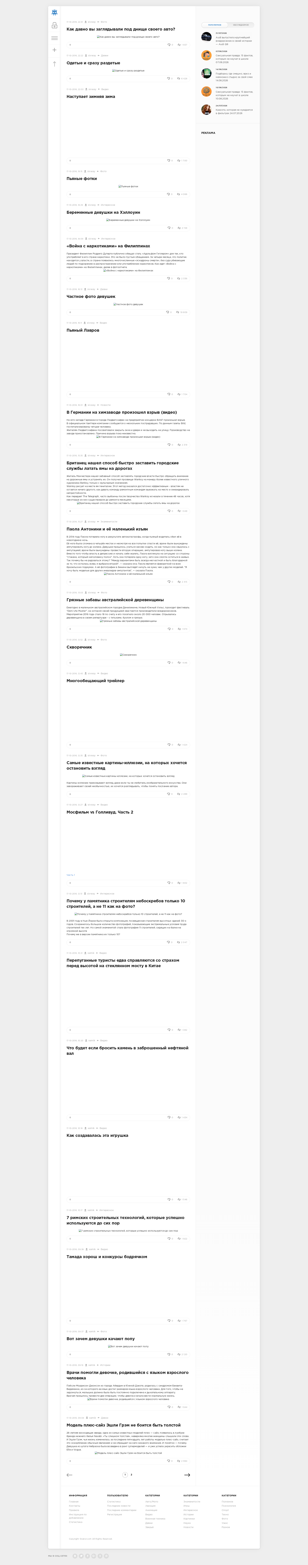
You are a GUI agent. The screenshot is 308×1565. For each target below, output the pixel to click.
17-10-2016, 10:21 (74, 953)
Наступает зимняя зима (91, 97)
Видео (105, 89)
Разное (226, 1527)
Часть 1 (71, 875)
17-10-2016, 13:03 (75, 593)
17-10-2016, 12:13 (74, 894)
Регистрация (114, 1515)
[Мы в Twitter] (81, 1556)
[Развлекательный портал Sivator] (54, 12)
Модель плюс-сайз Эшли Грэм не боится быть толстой (124, 1425)
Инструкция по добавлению (78, 1516)
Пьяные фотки (82, 179)
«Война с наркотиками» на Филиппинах (108, 246)
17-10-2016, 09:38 (75, 1249)
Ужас (225, 1523)
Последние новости (118, 1506)
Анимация (151, 1510)
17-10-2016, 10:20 (75, 1041)
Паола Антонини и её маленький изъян (107, 529)
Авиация (150, 1506)
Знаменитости (109, 522)
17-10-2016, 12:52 (75, 640)
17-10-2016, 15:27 (75, 522)
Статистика (75, 1522)
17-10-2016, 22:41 (75, 22)
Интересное (108, 205)
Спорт (225, 1510)
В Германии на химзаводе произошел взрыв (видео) (122, 412)
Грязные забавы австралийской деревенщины (115, 600)
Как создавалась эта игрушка (97, 1135)
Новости (106, 405)
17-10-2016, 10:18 (75, 1128)
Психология (229, 1506)
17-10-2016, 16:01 (75, 405)
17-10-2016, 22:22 (75, 56)
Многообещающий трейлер (95, 681)
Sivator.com (86, 1539)
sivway (92, 22)
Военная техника (155, 1519)
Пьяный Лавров (83, 330)
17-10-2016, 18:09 (75, 239)
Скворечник (79, 647)
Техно (225, 1515)
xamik (91, 953)
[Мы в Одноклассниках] (100, 1556)
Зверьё (149, 1527)
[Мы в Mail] (106, 1556)
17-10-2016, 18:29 (75, 205)
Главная (73, 1502)
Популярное (214, 25)
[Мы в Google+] (93, 1556)
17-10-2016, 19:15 (74, 171)
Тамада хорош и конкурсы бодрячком (107, 1257)
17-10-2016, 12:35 (75, 756)
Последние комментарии (122, 1510)
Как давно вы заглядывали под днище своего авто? (121, 29)
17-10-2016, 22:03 (75, 89)
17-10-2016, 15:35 (75, 456)
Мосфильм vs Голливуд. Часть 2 (100, 812)
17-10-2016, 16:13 (74, 289)
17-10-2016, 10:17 (74, 1210)
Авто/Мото (151, 1502)
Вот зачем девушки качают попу (101, 1339)
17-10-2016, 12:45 (75, 674)
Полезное (227, 1502)
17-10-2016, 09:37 (75, 1332)
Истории (105, 1365)
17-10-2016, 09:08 (75, 1418)
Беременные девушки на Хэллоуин (103, 212)
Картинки (189, 1519)
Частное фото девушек (91, 297)
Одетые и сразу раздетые (93, 63)
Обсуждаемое (241, 25)
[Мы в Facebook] (87, 1556)
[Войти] (54, 25)
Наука (187, 1523)
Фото (104, 22)
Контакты (74, 1506)
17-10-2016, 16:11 (74, 323)
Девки (104, 56)
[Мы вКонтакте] (75, 1556)
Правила (74, 1510)
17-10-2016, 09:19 (75, 1365)
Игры (187, 1506)
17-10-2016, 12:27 (75, 805)
